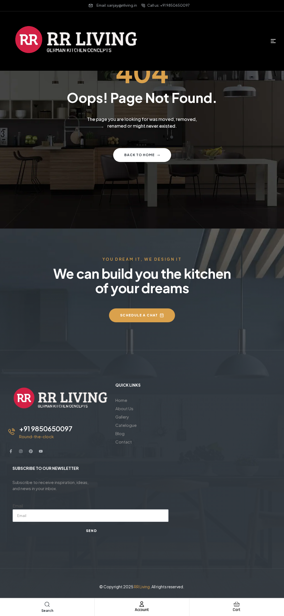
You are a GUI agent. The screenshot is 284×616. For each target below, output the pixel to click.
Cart (236, 610)
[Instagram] (21, 451)
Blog (120, 433)
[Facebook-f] (11, 451)
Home (121, 400)
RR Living (142, 586)
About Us (124, 408)
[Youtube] (41, 451)
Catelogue (126, 425)
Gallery (122, 416)
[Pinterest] (31, 451)
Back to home (139, 155)
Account (142, 610)
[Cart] (236, 604)
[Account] (141, 604)
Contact (123, 441)
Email (17, 506)
